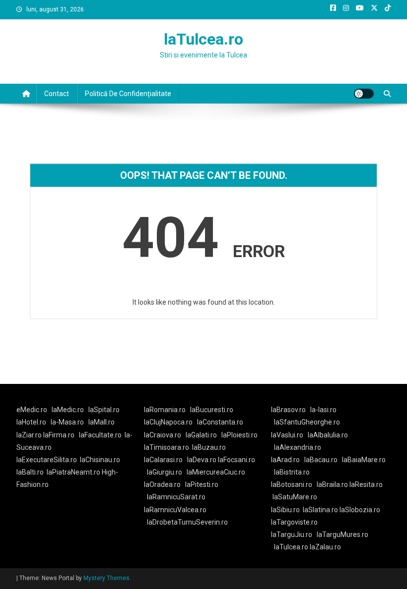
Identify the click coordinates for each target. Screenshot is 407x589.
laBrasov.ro (288, 410)
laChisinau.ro (100, 460)
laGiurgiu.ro (167, 472)
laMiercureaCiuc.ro (216, 472)
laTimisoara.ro (166, 447)
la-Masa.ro (67, 422)
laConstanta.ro (220, 422)
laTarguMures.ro (342, 534)
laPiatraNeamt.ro (73, 472)
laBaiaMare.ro (364, 460)
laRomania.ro (165, 410)
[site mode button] (364, 94)
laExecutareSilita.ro (46, 460)
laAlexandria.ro (297, 447)
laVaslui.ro (289, 435)
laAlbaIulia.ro (328, 435)
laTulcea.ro (203, 39)
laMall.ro (101, 422)
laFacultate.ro (100, 435)
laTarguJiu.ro (294, 534)
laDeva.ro (201, 460)
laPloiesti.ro (239, 435)
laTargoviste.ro (294, 522)
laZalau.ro (325, 547)
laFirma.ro (58, 435)
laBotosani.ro (291, 484)
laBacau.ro (321, 460)
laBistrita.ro (292, 472)
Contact (56, 94)
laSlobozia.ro (359, 510)
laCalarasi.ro (163, 460)
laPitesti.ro (201, 484)
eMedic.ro (31, 410)
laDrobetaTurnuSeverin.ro (187, 522)
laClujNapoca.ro (168, 422)
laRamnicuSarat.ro (176, 497)
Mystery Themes (106, 578)
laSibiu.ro (285, 510)
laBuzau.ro (209, 447)
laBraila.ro (332, 484)
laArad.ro (285, 460)
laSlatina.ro (320, 510)
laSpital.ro (104, 410)
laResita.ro (366, 484)
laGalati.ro (201, 435)
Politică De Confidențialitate (128, 94)
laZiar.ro (29, 435)
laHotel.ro (31, 422)
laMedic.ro (68, 410)
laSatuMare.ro (294, 497)
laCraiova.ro (162, 435)
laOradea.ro (162, 484)
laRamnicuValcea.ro (175, 510)
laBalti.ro (30, 472)
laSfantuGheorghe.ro (307, 422)
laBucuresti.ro (211, 410)
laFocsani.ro (235, 460)
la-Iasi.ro (323, 410)
